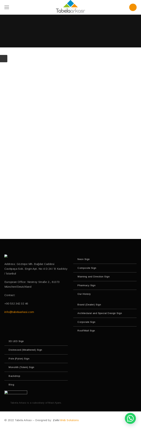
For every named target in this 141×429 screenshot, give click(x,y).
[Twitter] (21, 323)
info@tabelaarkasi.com (19, 311)
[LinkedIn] (29, 323)
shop (70, 179)
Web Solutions (69, 420)
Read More (69, 99)
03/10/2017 (73, 65)
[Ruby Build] (6, 256)
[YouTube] (13, 323)
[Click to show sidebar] (3, 58)
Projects (70, 59)
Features (70, 117)
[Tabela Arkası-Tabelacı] (70, 7)
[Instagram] (6, 323)
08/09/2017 (73, 123)
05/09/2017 (73, 186)
